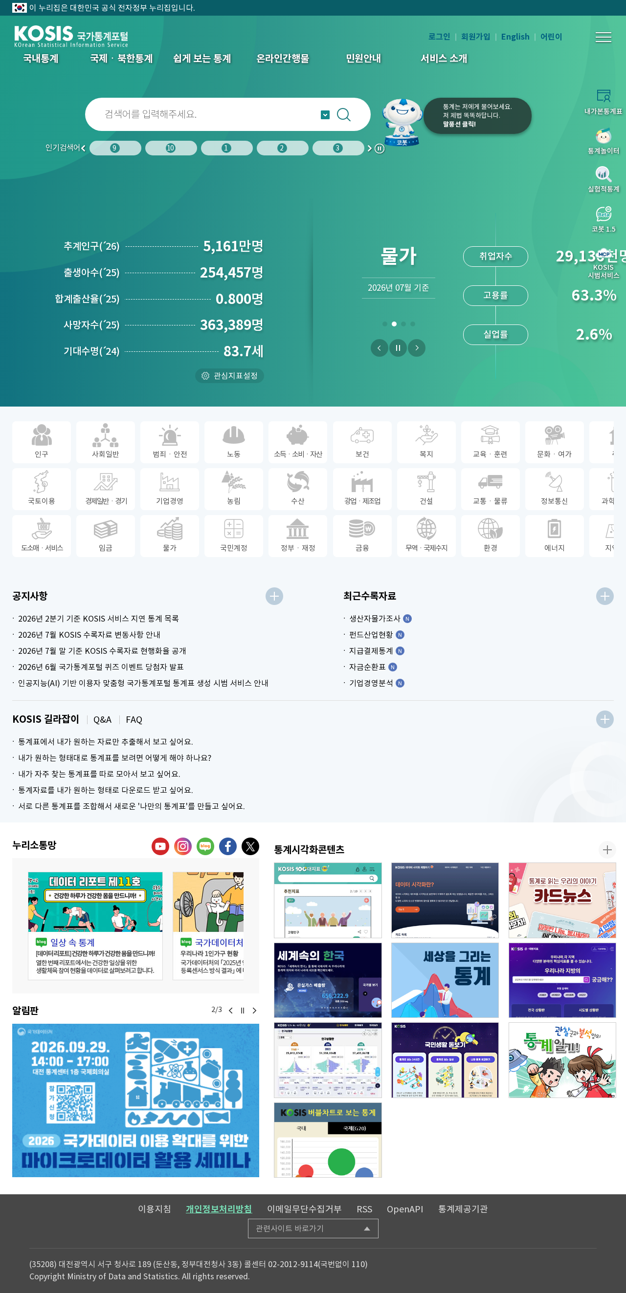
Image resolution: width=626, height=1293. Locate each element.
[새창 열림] (95, 926)
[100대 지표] (327, 900)
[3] (403, 326)
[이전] (379, 348)
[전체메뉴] (603, 37)
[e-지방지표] (562, 980)
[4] (412, 326)
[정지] (398, 348)
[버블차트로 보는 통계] (327, 1140)
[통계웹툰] (562, 1060)
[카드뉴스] (562, 900)
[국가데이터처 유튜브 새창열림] (160, 846)
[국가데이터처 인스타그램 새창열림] (183, 846)
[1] (384, 326)
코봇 (402, 122)
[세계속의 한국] (327, 980)
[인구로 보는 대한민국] (327, 1060)
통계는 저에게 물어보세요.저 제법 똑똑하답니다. (477, 116)
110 (358, 1264)
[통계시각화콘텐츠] (607, 850)
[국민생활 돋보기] (445, 1060)
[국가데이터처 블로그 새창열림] (205, 846)
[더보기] (274, 596)
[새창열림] (135, 1100)
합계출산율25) (87, 299)
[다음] (416, 348)
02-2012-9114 (293, 1264)
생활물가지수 (496, 296)
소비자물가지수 (496, 257)
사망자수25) (92, 325)
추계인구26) (92, 246)
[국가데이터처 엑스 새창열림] (250, 846)
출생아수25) (92, 272)
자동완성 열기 (325, 114)
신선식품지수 (496, 335)
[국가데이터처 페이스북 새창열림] (228, 846)
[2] (394, 326)
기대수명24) (92, 351)
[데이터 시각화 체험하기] (445, 900)
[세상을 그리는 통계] (445, 980)
